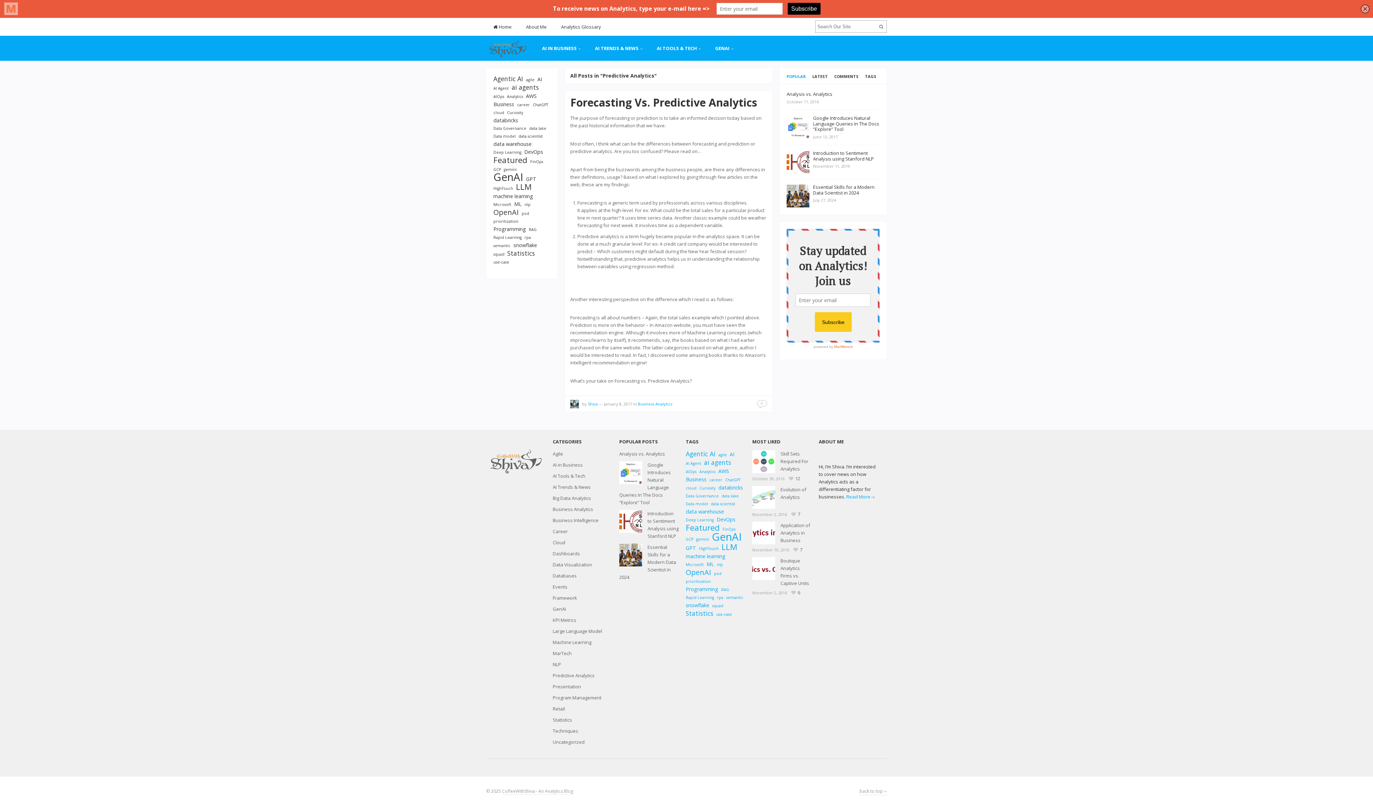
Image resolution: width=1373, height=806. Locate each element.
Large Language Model (577, 631)
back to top (872, 791)
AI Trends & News (617, 48)
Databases (565, 575)
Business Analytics (655, 404)
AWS (531, 96)
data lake (537, 128)
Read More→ (860, 496)
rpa (528, 237)
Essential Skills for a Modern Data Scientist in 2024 (647, 562)
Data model (504, 136)
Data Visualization (572, 564)
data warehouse (512, 144)
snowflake (525, 245)
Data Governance (509, 128)
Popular (796, 76)
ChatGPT (540, 104)
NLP (557, 664)
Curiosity (515, 112)
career (523, 104)
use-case (501, 262)
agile (530, 79)
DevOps (533, 151)
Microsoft (502, 204)
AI (539, 79)
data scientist (530, 136)
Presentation (567, 686)
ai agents (525, 87)
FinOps (536, 161)
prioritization (505, 221)
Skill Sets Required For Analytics (794, 461)
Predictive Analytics (574, 675)
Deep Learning (507, 152)
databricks (505, 120)
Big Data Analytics (572, 498)
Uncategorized (569, 742)
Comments (846, 76)
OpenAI (506, 212)
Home (505, 27)
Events (560, 587)
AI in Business (559, 48)
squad (499, 254)
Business (503, 104)
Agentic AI (508, 79)
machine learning (513, 196)
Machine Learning (572, 642)
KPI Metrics (564, 620)
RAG (533, 229)
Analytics (515, 96)
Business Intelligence (576, 520)
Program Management (577, 697)
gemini (510, 169)
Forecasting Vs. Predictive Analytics (663, 102)
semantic (502, 245)
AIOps (498, 96)
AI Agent (501, 88)
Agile (558, 454)
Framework (565, 598)
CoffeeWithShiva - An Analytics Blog (537, 791)
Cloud (559, 542)
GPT (531, 179)
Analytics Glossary (581, 27)
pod (525, 213)
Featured (510, 160)
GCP (497, 169)
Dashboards (566, 553)
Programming (509, 229)
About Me (536, 27)
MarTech (562, 653)
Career (560, 531)
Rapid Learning (507, 237)
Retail (559, 709)
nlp (528, 204)
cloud (498, 112)
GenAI (722, 48)
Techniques (565, 731)
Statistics (521, 253)
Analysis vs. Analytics (642, 454)
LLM (524, 187)
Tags (870, 76)
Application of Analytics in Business (795, 533)
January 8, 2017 (618, 404)
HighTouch (503, 188)
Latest (820, 76)
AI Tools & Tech (677, 48)
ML (518, 204)
